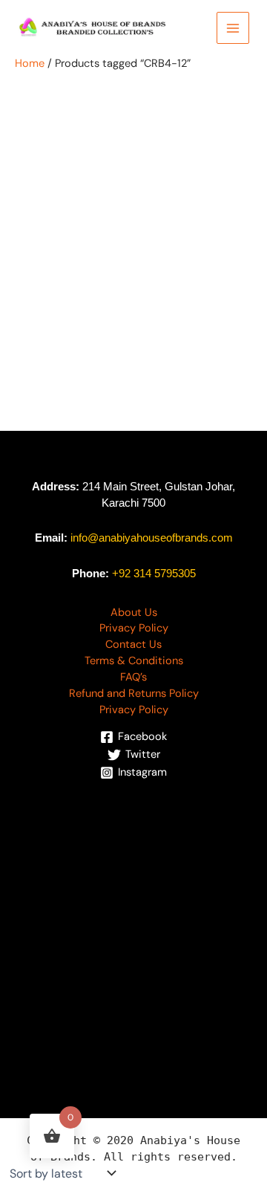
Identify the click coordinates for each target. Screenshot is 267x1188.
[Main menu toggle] (233, 28)
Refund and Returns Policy (134, 693)
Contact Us (133, 644)
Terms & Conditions (134, 661)
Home (29, 63)
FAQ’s (133, 677)
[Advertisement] (133, 925)
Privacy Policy (133, 628)
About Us (134, 613)
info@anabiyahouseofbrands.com (151, 538)
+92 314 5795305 (154, 574)
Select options (84, 431)
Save (79, 188)
